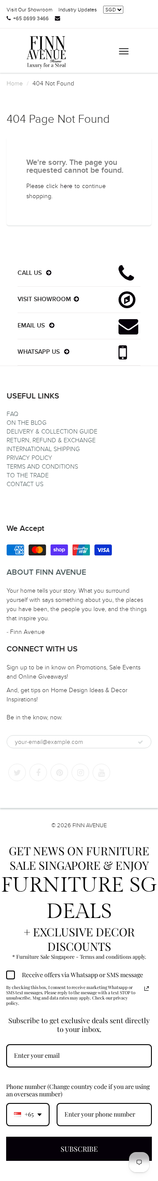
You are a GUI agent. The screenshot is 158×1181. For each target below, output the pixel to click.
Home (15, 83)
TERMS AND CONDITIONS (42, 466)
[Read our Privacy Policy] (146, 988)
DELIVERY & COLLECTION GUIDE (52, 431)
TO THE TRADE (28, 475)
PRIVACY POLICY (29, 458)
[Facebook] (38, 772)
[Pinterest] (59, 772)
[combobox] (28, 1114)
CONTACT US (25, 484)
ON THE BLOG (27, 423)
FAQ (12, 414)
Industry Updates (77, 10)
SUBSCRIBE (79, 1148)
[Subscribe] (140, 742)
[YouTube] (101, 772)
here (66, 186)
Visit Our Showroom (29, 10)
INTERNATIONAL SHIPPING (43, 449)
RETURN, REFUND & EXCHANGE (51, 440)
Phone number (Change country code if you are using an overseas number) (78, 1090)
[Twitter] (17, 772)
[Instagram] (80, 772)
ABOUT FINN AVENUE (46, 572)
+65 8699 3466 (31, 18)
